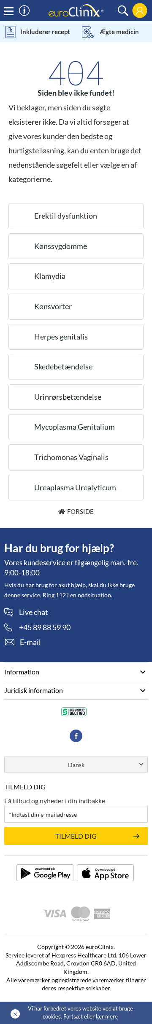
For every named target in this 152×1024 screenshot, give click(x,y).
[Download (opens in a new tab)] (44, 872)
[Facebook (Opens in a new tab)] (76, 736)
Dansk (76, 764)
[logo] (76, 9)
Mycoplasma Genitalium (74, 426)
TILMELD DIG (76, 836)
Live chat (33, 612)
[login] (140, 10)
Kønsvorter (53, 306)
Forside (80, 511)
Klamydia (49, 276)
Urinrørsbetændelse (67, 396)
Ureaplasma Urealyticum (75, 487)
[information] (24, 10)
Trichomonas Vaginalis (71, 457)
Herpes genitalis (61, 336)
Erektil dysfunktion (65, 215)
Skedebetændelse (63, 366)
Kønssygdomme (60, 246)
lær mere (107, 1016)
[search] (123, 10)
